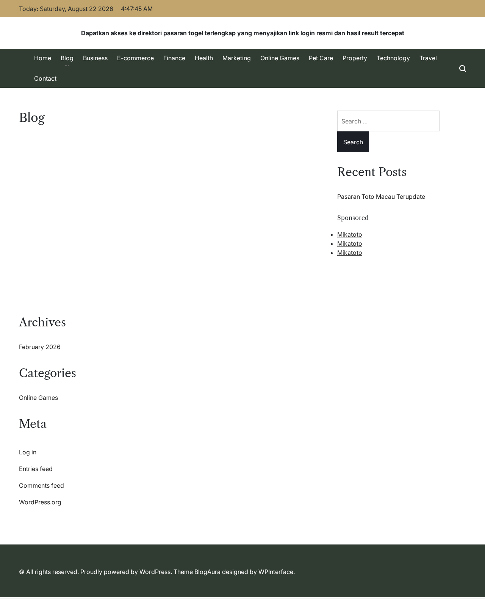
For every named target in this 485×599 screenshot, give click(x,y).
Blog (67, 58)
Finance (174, 58)
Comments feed (41, 485)
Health (204, 58)
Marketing (236, 58)
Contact (45, 78)
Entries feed (36, 469)
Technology (393, 58)
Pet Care (321, 58)
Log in (27, 452)
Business (95, 58)
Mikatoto (349, 234)
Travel (428, 58)
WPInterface (275, 572)
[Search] (462, 68)
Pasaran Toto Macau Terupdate (381, 196)
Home (42, 58)
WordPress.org (40, 502)
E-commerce (135, 58)
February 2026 (40, 347)
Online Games (279, 58)
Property (355, 58)
